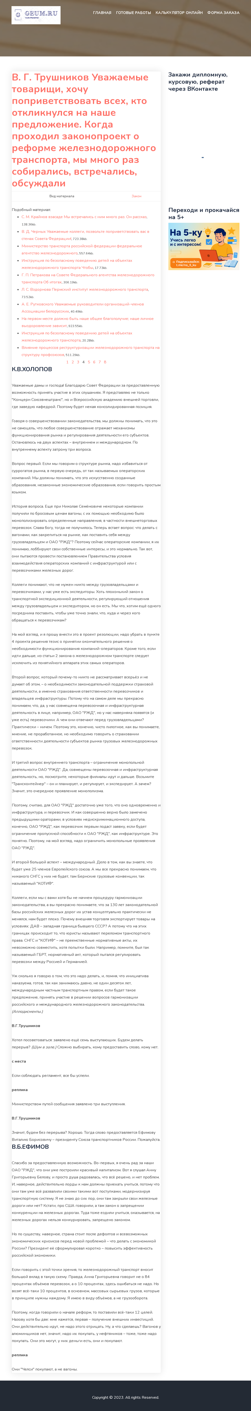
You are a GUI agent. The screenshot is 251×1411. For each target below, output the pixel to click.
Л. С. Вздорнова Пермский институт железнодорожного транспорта (85, 289)
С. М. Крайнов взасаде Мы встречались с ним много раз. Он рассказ (84, 217)
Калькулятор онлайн (179, 12)
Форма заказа (223, 12)
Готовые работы (133, 12)
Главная (102, 12)
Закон (136, 196)
